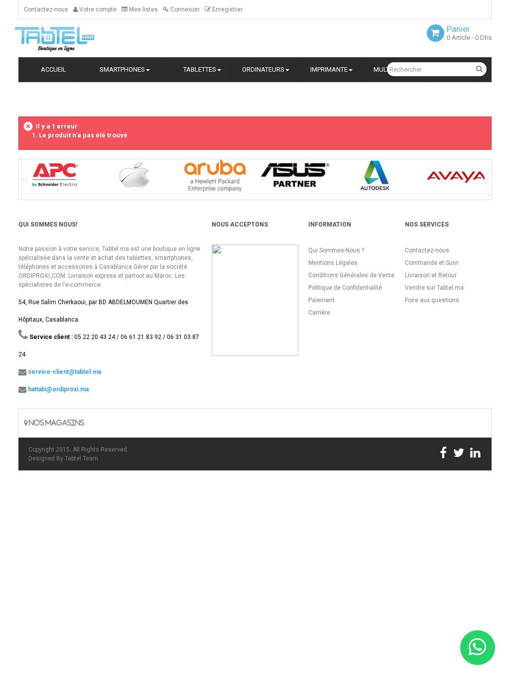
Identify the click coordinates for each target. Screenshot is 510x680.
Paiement (321, 300)
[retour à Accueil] (22, 98)
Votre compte (97, 9)
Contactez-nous (46, 9)
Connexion (184, 9)
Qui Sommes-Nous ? (336, 250)
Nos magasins (55, 423)
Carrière (319, 312)
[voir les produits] (54, 179)
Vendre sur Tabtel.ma (434, 287)
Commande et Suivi (432, 262)
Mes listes (143, 9)
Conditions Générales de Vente (351, 275)
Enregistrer (227, 9)
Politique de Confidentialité (345, 287)
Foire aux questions (432, 300)
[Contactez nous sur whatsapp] (477, 647)
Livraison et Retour (431, 275)
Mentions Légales (333, 262)
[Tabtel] (68, 38)
